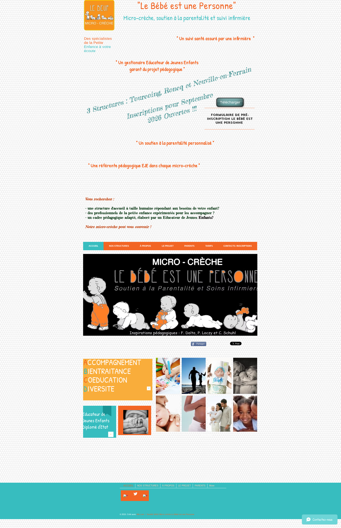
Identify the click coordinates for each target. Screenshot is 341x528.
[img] (168, 376)
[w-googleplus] (145, 496)
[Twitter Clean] (135, 494)
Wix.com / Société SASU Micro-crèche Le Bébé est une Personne (165, 514)
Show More (206, 434)
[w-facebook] (125, 496)
